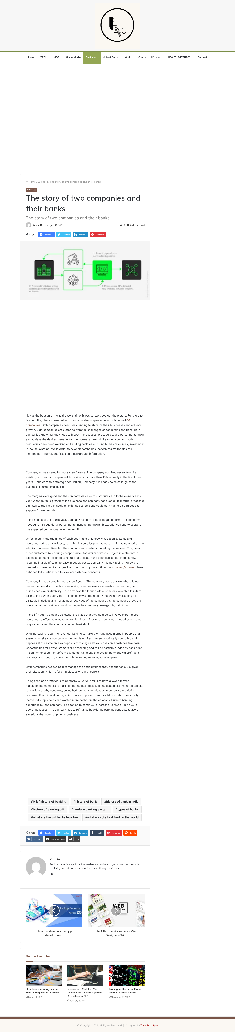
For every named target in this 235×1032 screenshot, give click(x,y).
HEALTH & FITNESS (179, 57)
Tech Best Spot (149, 1025)
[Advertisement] (117, 90)
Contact (202, 57)
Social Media (73, 57)
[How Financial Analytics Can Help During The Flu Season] (44, 975)
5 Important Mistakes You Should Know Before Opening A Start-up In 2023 (84, 992)
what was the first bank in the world (113, 817)
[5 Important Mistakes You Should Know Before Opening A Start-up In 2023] (85, 975)
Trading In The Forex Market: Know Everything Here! (126, 990)
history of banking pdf (48, 809)
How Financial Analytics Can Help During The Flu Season (42, 990)
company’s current (124, 567)
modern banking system (90, 809)
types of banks (128, 809)
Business (91, 57)
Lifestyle (156, 57)
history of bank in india (122, 801)
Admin (35, 225)
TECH (43, 57)
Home (31, 57)
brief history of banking (49, 801)
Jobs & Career (111, 57)
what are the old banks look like (55, 817)
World (128, 57)
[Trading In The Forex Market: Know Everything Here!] (127, 975)
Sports (142, 57)
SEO (56, 57)
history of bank (86, 801)
